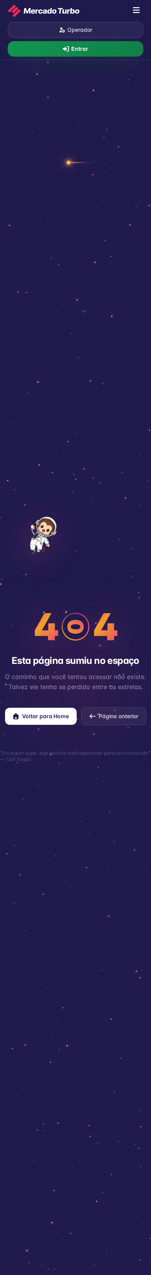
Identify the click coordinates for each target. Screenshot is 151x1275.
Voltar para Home (45, 716)
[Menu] (136, 11)
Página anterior (118, 716)
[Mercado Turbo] (43, 11)
